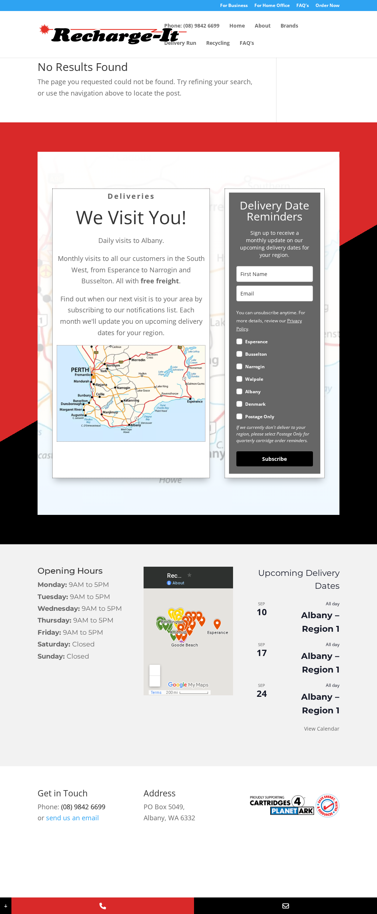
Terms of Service (280, 874)
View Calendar (321, 728)
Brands (289, 26)
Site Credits (147, 874)
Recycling (218, 43)
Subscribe (274, 458)
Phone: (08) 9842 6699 (191, 26)
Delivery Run (180, 43)
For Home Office (272, 5)
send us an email (72, 817)
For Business (234, 5)
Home (237, 26)
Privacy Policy (223, 874)
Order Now (327, 5)
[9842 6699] (102, 905)
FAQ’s (302, 5)
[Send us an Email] (285, 905)
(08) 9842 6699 (83, 806)
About (263, 26)
